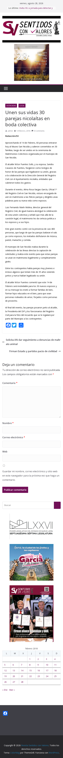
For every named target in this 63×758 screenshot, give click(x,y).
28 (22, 682)
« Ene (4, 689)
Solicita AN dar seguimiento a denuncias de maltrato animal (33, 342)
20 (14, 676)
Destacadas (11, 106)
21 (22, 676)
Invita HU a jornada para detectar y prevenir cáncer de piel (36, 9)
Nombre (8, 423)
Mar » (12, 689)
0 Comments (39, 131)
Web (4, 451)
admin (10, 131)
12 (5, 670)
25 (55, 676)
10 (47, 664)
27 (14, 682)
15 (30, 670)
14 (22, 670)
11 (55, 664)
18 (55, 670)
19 (5, 676)
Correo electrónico (13, 437)
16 (39, 670)
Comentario (9, 383)
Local (22, 106)
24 (47, 676)
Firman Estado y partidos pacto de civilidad (33, 351)
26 (5, 682)
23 (39, 676)
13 (14, 670)
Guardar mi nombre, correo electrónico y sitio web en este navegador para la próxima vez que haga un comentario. (30, 475)
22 (30, 676)
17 (47, 670)
